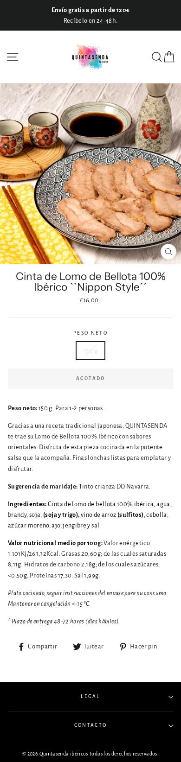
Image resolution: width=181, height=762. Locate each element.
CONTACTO (90, 725)
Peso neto (90, 333)
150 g (90, 350)
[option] (90, 15)
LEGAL (90, 696)
